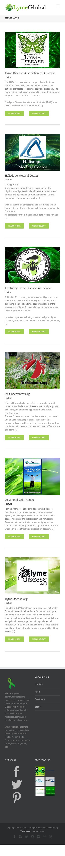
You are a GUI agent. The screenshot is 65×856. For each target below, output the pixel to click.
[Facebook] (16, 771)
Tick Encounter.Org (17, 394)
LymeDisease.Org (16, 599)
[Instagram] (38, 836)
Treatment (40, 699)
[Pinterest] (16, 797)
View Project (39, 113)
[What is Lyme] (40, 771)
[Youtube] (32, 836)
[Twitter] (16, 784)
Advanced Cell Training (20, 500)
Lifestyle (39, 684)
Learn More (14, 113)
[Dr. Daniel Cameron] (50, 771)
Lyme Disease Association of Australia (30, 73)
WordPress (25, 831)
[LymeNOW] (40, 791)
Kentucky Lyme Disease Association (29, 288)
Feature (8, 77)
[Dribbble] (50, 836)
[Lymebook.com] (50, 791)
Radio (37, 691)
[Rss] (20, 836)
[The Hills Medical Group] (40, 781)
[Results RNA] (50, 781)
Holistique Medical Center (21, 175)
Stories (38, 706)
